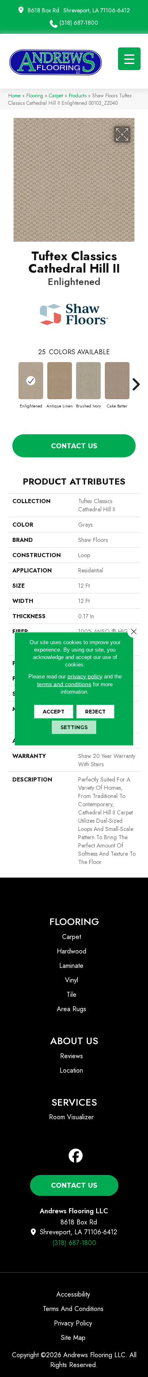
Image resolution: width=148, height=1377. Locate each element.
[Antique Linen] (59, 380)
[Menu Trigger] (129, 58)
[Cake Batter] (117, 380)
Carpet (56, 95)
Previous (12, 380)
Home (14, 95)
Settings (74, 727)
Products (77, 95)
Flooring (34, 95)
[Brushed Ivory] (88, 380)
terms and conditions (64, 683)
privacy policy (84, 676)
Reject (95, 711)
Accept (54, 711)
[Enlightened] (30, 380)
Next (136, 380)
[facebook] (76, 1156)
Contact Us (74, 446)
